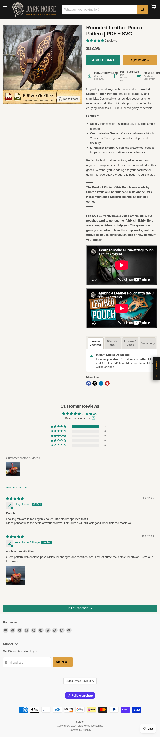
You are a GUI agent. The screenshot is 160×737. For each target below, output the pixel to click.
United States (78, 680)
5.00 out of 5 (90, 414)
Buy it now (140, 60)
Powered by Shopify (80, 729)
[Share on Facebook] (88, 383)
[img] (15, 498)
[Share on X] (94, 383)
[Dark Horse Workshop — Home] (34, 9)
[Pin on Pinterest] (107, 383)
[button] (95, 40)
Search (80, 721)
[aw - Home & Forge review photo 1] (15, 575)
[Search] (142, 9)
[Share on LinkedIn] (101, 383)
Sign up (62, 662)
